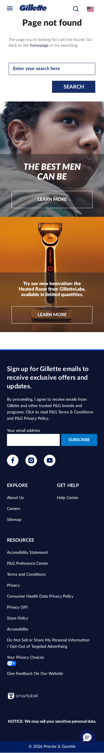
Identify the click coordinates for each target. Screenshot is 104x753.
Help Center (67, 498)
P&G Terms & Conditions (71, 412)
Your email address (23, 431)
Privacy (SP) (17, 607)
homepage (39, 46)
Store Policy (17, 618)
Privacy (13, 585)
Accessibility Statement (27, 553)
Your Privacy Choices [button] (25, 658)
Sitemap (14, 520)
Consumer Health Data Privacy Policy (40, 596)
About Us (15, 498)
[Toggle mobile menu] (11, 8)
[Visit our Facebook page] (12, 465)
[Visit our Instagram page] (31, 465)
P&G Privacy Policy (31, 419)
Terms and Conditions (26, 575)
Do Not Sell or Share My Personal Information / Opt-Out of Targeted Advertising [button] (48, 643)
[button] (76, 9)
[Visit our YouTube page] (49, 465)
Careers (13, 509)
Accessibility (17, 629)
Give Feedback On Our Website (35, 674)
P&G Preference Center (27, 564)
